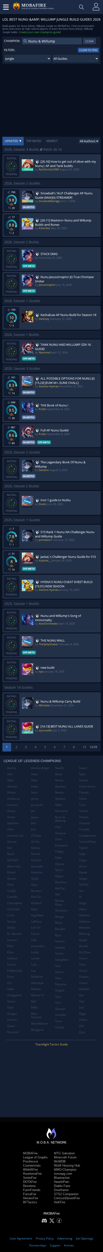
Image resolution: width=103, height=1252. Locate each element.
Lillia (34, 940)
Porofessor (30, 1161)
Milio (34, 1007)
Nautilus (60, 786)
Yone (82, 964)
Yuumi (83, 983)
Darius (11, 921)
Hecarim (13, 1032)
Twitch (83, 848)
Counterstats (32, 1165)
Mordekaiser (39, 1023)
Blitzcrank (13, 866)
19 (95, 747)
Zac (81, 995)
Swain (83, 768)
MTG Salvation (64, 1153)
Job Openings (84, 1238)
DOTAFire (30, 1182)
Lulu (34, 964)
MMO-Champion (65, 1169)
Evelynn (12, 958)
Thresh (83, 817)
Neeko (59, 792)
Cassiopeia (14, 903)
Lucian (35, 958)
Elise (10, 952)
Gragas (12, 1014)
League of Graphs (35, 1157)
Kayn (34, 884)
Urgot (83, 860)
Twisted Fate (87, 842)
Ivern (34, 792)
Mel (33, 1001)
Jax (33, 811)
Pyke (58, 858)
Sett (57, 966)
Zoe (81, 1026)
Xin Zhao (85, 952)
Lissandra (37, 946)
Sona (58, 1021)
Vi (80, 897)
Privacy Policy (45, 1238)
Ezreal (11, 964)
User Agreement (21, 1238)
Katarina (36, 872)
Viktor (83, 909)
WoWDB (60, 1161)
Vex (81, 891)
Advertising (64, 1238)
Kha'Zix (36, 897)
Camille (12, 897)
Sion (58, 997)
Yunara (84, 977)
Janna (35, 799)
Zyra (82, 1032)
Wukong (84, 934)
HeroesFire (30, 1198)
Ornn (58, 839)
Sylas (82, 774)
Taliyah (84, 792)
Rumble (60, 929)
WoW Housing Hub (67, 1165)
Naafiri (59, 768)
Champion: (12, 41)
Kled (34, 909)
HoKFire (59, 1202)
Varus (83, 866)
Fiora (10, 977)
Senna (59, 953)
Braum (11, 878)
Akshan (12, 786)
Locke (35, 952)
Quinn (59, 870)
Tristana (84, 823)
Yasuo (83, 958)
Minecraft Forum (65, 1157)
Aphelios (13, 823)
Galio (10, 989)
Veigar (83, 878)
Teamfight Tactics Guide (51, 1044)
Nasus (59, 780)
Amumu (12, 805)
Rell (57, 894)
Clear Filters (88, 50)
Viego (82, 903)
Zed (81, 1001)
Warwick (84, 927)
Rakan (59, 876)
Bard (10, 854)
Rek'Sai (60, 888)
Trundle (84, 829)
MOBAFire (30, 1153)
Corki (10, 915)
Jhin (33, 823)
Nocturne (61, 811)
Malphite (37, 977)
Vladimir (84, 915)
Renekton (61, 910)
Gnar (10, 1007)
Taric (82, 805)
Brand (11, 872)
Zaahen (84, 989)
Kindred (36, 903)
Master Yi (37, 995)
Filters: (9, 50)
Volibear (84, 921)
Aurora (12, 842)
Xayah (83, 940)
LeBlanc (36, 921)
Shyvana (60, 984)
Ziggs (82, 1014)
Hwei (34, 774)
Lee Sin (36, 927)
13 (84, 747)
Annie (11, 817)
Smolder (60, 1015)
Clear (89, 41)
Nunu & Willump (60, 819)
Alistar (11, 792)
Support (55, 1245)
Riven (58, 923)
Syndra (83, 780)
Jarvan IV (37, 805)
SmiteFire (29, 1178)
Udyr (82, 854)
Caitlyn (11, 891)
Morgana (37, 1030)
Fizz (9, 983)
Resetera (29, 1186)
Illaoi (34, 780)
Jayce (34, 817)
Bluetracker (62, 1178)
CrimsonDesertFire (67, 1198)
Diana (11, 927)
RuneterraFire (32, 1173)
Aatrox (11, 768)
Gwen (11, 1026)
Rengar (60, 917)
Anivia (11, 811)
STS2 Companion (66, 1194)
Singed (59, 990)
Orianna (60, 833)
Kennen (36, 891)
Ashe (10, 829)
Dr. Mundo (14, 934)
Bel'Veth (12, 860)
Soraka (59, 1027)
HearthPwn (61, 1182)
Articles (69, 1245)
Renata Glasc (59, 902)
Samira (60, 941)
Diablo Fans (62, 1186)
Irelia (34, 786)
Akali (10, 780)
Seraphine (62, 960)
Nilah (58, 805)
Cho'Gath (13, 909)
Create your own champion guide (39, 32)
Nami (58, 774)
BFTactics (30, 1202)
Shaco (59, 972)
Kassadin (37, 866)
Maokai (36, 989)
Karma (35, 854)
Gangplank (14, 995)
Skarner (60, 1009)
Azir (9, 848)
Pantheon (61, 845)
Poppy (59, 851)
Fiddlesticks (15, 971)
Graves (12, 1020)
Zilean (83, 1020)
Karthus (36, 860)
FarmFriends (31, 1190)
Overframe (61, 1190)
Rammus (61, 882)
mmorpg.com (63, 1173)
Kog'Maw (37, 915)
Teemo (83, 811)
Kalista (35, 848)
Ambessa (13, 799)
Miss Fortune (36, 1015)
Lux (33, 971)
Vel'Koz (84, 884)
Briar (10, 884)
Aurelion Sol (15, 836)
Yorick (83, 971)
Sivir (58, 1003)
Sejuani (60, 947)
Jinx (33, 829)
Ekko (10, 946)
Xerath (83, 946)
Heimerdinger (40, 768)
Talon (82, 799)
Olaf (58, 827)
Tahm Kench (87, 786)
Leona (35, 934)
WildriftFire (30, 1169)
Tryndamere (87, 836)
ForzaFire (29, 1194)
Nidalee (60, 799)
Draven (12, 940)
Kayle (34, 878)
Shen (58, 978)
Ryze (58, 935)
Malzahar (37, 983)
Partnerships (37, 1245)
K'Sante (36, 836)
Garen (11, 1001)
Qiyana (59, 864)
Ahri (10, 774)
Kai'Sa (35, 842)
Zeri (81, 1007)
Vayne (83, 872)
